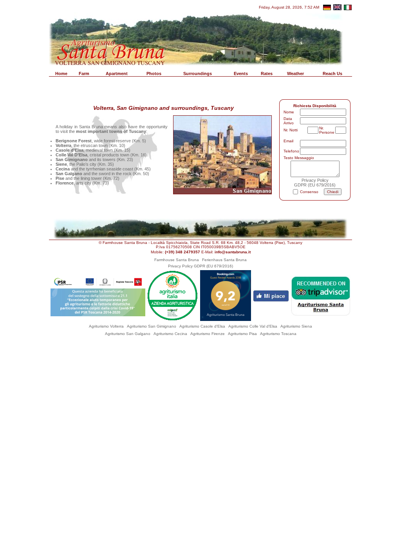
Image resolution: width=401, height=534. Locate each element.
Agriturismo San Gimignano (151, 326)
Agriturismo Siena (296, 326)
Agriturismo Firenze (207, 334)
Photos (153, 73)
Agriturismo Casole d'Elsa (202, 326)
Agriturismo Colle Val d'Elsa (252, 326)
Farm (84, 73)
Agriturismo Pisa (242, 334)
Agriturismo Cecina (170, 334)
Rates (267, 73)
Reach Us (332, 73)
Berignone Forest (74, 140)
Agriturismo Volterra (106, 326)
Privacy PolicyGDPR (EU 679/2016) (315, 182)
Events (241, 73)
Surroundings (197, 73)
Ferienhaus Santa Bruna (224, 260)
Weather (295, 73)
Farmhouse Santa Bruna (176, 260)
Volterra (63, 145)
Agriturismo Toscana (278, 334)
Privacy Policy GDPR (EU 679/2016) (200, 266)
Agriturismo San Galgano (127, 334)
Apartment (117, 73)
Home (61, 73)
